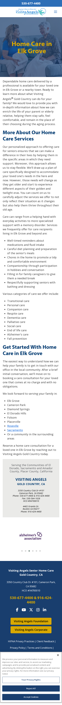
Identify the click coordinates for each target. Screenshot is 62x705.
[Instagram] (38, 610)
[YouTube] (24, 610)
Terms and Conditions (39, 647)
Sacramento (15, 430)
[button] (22, 550)
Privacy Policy (17, 647)
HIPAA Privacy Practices (21, 641)
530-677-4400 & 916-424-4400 (31, 599)
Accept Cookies (31, 697)
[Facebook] (17, 610)
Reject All (31, 688)
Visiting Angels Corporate (31, 629)
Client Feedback (45, 641)
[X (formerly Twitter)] (31, 610)
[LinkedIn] (44, 610)
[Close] (58, 655)
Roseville (13, 426)
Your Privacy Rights (31, 679)
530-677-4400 (31, 3)
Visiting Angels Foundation (31, 621)
